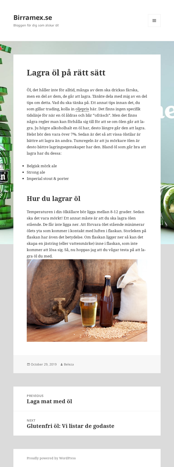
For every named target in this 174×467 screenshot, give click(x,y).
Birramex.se (32, 17)
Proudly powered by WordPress (51, 458)
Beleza (69, 364)
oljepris (82, 108)
